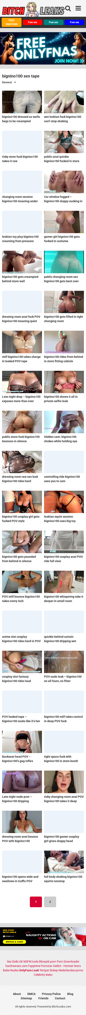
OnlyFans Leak (29, 970)
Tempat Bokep (48, 970)
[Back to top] (78, 1006)
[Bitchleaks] (33, 11)
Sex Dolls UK (15, 961)
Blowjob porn (47, 961)
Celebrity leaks (43, 974)
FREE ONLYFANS (12, 22)
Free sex (32, 22)
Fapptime (34, 966)
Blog (70, 994)
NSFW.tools (30, 961)
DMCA (31, 994)
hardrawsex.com (16, 966)
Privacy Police (51, 994)
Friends (43, 998)
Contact (60, 998)
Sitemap (26, 998)
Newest (7, 82)
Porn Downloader (68, 961)
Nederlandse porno (71, 970)
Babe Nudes (11, 970)
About (17, 994)
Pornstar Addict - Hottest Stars (61, 966)
